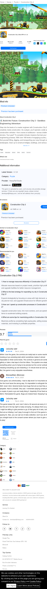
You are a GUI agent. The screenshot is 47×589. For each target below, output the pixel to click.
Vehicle (23, 152)
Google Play (6, 538)
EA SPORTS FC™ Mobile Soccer (12, 559)
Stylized (13, 152)
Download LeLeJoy (9, 427)
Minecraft (5, 544)
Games (9, 2)
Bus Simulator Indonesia (10, 562)
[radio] (2, 343)
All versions (26, 223)
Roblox (5, 548)
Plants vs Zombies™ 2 (9, 566)
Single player (7, 152)
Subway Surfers (7, 556)
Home (2, 2)
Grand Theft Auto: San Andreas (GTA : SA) (15, 541)
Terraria (5, 569)
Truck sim (28, 152)
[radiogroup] (10, 343)
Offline (18, 152)
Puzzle (16, 2)
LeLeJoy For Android (8, 508)
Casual (1, 152)
